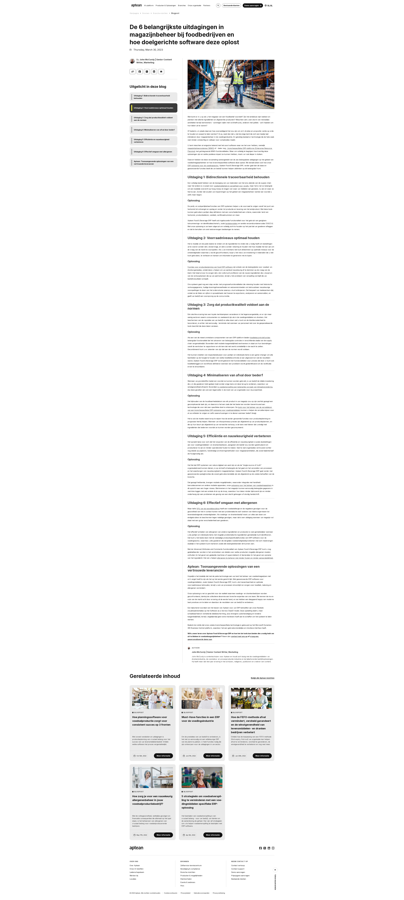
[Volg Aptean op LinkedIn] (269, 848)
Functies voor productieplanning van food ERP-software (210, 267)
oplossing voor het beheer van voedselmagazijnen (251, 485)
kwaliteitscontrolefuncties (260, 338)
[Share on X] (147, 71)
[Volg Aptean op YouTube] (273, 848)
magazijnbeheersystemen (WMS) (201, 148)
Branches (182, 5)
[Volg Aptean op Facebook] (260, 848)
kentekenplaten (231, 223)
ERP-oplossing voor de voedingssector (203, 166)
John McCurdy (147, 59)
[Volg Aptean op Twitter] (264, 848)
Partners (206, 5)
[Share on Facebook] (140, 71)
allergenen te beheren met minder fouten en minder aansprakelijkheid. (245, 558)
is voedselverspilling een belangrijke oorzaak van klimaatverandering (245, 387)
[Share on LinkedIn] (154, 71)
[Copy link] (133, 71)
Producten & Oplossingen (166, 5)
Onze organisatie (194, 5)
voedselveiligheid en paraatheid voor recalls (231, 186)
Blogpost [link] (175, 13)
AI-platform (148, 5)
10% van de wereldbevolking (208, 509)
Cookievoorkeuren (170, 893)
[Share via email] (161, 71)
